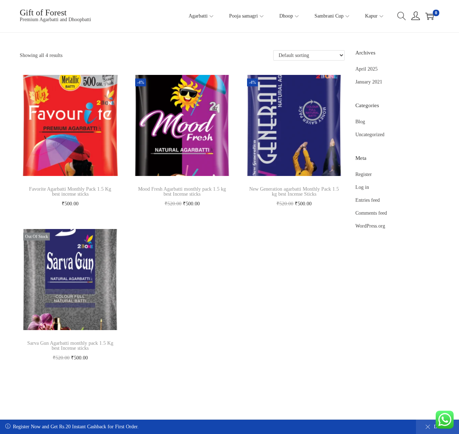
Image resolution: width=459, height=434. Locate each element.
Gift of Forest (43, 12)
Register (363, 174)
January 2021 (368, 82)
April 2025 (366, 69)
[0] (429, 16)
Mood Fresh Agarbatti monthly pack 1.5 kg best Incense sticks (182, 191)
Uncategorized (369, 134)
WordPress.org (370, 226)
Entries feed (367, 200)
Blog (360, 121)
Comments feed (371, 213)
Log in (362, 187)
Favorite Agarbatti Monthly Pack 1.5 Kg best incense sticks (70, 191)
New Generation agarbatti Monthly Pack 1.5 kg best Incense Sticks (294, 191)
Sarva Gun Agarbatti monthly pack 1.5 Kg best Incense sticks (70, 345)
